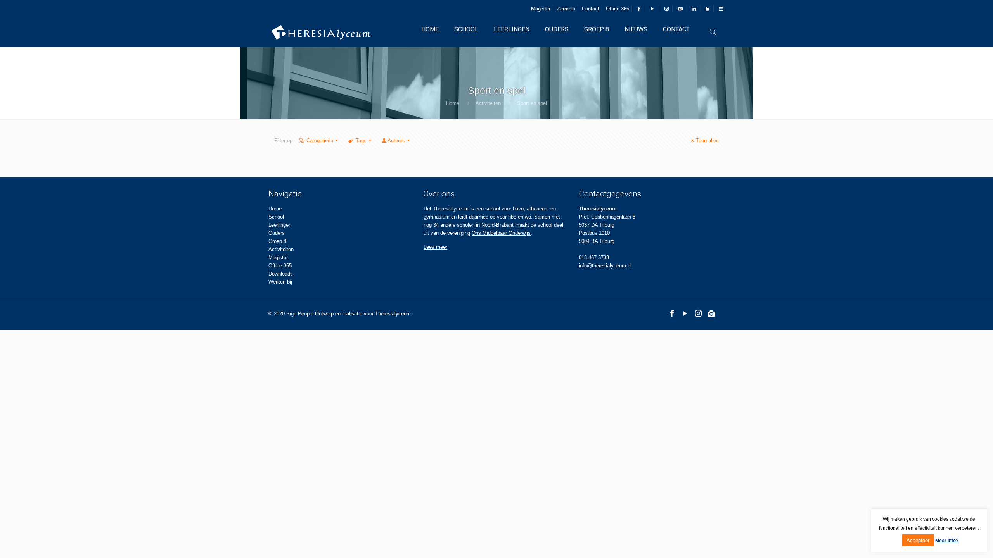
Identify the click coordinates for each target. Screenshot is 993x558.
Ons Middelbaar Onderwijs (501, 233)
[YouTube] (685, 313)
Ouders (276, 233)
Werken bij (280, 282)
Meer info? (946, 540)
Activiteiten (488, 103)
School (276, 217)
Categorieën (319, 140)
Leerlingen (279, 225)
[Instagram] (698, 313)
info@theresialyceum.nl (605, 266)
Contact (590, 9)
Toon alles (707, 140)
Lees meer (435, 247)
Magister (540, 9)
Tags (361, 140)
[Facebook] (671, 313)
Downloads (280, 274)
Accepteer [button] (918, 540)
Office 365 (617, 9)
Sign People (299, 314)
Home (452, 103)
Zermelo (566, 9)
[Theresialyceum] (321, 32)
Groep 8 (277, 241)
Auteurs (396, 140)
